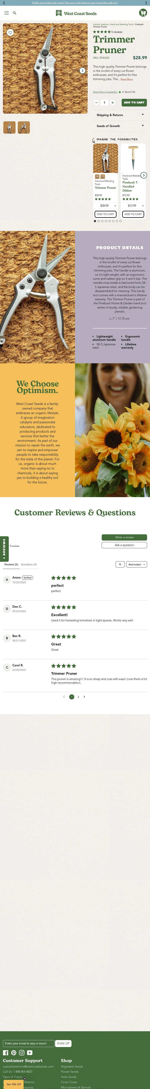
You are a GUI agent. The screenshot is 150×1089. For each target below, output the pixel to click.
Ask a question (124, 545)
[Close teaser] (25, 1079)
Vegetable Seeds (72, 1066)
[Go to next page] (85, 696)
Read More (127, 79)
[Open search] (120, 564)
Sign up (63, 1043)
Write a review (124, 537)
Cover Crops (69, 1082)
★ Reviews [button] (4, 549)
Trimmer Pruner (105, 188)
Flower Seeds (69, 1072)
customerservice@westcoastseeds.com (28, 1066)
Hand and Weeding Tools (121, 24)
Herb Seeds (68, 1077)
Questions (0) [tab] (29, 564)
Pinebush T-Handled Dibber (130, 187)
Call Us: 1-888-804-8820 (17, 1072)
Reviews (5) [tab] (11, 564)
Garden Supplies (100, 24)
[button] (143, 13)
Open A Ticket (12, 1077)
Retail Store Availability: (105, 92)
